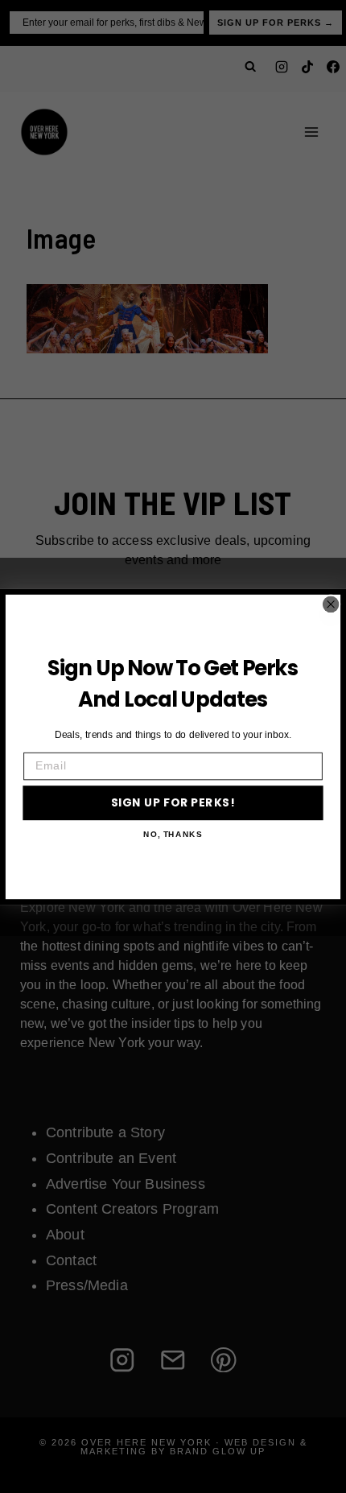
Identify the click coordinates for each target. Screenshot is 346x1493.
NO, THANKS (172, 834)
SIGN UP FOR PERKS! (173, 802)
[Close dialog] (331, 604)
